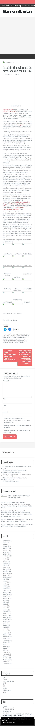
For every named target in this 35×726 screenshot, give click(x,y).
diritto (4, 683)
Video (4, 692)
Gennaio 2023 (7, 569)
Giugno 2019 (6, 646)
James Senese (6, 337)
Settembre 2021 (7, 598)
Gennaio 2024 (7, 548)
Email (5, 405)
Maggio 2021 (6, 606)
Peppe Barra (12, 340)
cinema (5, 679)
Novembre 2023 (7, 552)
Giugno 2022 (6, 581)
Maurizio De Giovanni (20, 339)
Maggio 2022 (6, 583)
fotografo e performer (9, 111)
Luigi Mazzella (11, 339)
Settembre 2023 (7, 556)
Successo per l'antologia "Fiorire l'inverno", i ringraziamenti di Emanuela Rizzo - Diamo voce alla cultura (15, 504)
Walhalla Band (20, 342)
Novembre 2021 (7, 594)
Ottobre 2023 (6, 554)
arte (5, 334)
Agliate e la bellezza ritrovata (11, 481)
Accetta (21, 722)
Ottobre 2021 (6, 596)
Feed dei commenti (8, 709)
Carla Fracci (9, 335)
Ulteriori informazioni (9, 722)
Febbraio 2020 (7, 633)
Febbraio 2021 (7, 611)
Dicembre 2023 (7, 550)
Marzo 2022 (6, 587)
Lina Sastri (13, 337)
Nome (5, 399)
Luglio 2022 (6, 579)
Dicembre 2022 (7, 571)
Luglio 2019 (6, 644)
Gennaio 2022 (7, 590)
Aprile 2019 (6, 650)
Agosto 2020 (6, 621)
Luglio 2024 (6, 542)
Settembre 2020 (7, 619)
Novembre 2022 (7, 573)
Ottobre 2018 (6, 661)
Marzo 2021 (6, 610)
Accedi (5, 706)
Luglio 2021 (6, 602)
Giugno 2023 (6, 562)
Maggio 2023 (6, 563)
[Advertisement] (17, 35)
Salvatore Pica (12, 342)
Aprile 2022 (6, 585)
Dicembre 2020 (7, 615)
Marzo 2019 (6, 652)
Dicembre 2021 (7, 592)
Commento (6, 381)
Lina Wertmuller (21, 337)
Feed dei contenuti (8, 708)
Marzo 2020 (6, 631)
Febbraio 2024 (7, 546)
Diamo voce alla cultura (17, 11)
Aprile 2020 (6, 629)
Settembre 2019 (7, 640)
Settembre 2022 (7, 577)
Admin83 (17, 74)
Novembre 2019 (7, 636)
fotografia (20, 125)
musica (5, 688)
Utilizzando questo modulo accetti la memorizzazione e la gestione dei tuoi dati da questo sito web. (17, 420)
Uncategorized (7, 690)
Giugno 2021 (6, 604)
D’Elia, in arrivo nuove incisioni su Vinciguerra (13, 521)
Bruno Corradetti (13, 495)
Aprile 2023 (6, 565)
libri (4, 685)
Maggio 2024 (6, 544)
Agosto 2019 (6, 642)
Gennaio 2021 (7, 613)
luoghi (5, 687)
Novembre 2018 (7, 660)
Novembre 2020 (7, 617)
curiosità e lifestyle (8, 681)
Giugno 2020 (6, 625)
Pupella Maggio (20, 340)
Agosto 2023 (6, 558)
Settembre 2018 (7, 663)
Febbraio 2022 (7, 588)
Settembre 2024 (7, 540)
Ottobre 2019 (6, 638)
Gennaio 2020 (7, 635)
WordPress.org (7, 711)
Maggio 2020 (6, 627)
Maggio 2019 (6, 648)
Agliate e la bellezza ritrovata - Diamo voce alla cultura (16, 519)
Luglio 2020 (6, 623)
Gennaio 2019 (7, 656)
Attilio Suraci (11, 334)
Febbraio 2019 (7, 654)
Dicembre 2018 (7, 658)
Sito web (5, 412)
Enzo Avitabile (16, 335)
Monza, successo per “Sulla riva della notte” (13, 526)
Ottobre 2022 (6, 575)
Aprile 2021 (6, 608)
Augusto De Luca (20, 334)
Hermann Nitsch (24, 335)
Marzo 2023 (6, 567)
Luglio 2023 (6, 560)
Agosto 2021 (6, 600)
